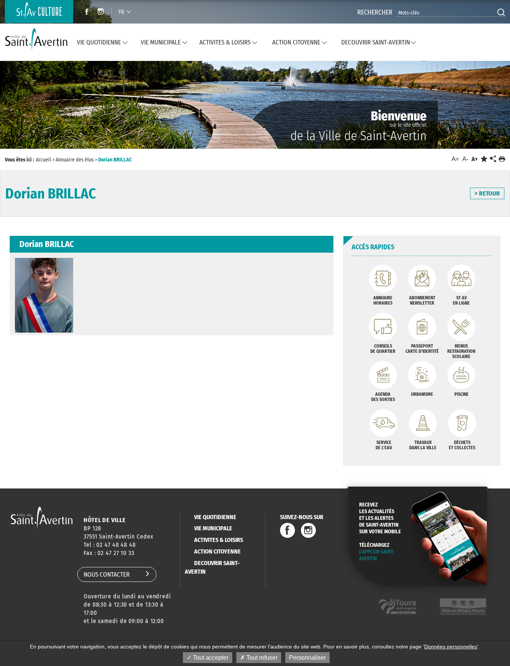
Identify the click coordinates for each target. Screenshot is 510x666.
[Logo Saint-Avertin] (38, 39)
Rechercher (374, 12)
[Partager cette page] (493, 159)
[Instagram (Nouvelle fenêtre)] (101, 12)
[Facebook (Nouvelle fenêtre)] (84, 12)
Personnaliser (307, 657)
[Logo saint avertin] (41, 517)
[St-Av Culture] (39, 11)
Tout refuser (261, 657)
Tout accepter (210, 657)
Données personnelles (450, 647)
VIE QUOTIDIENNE (215, 517)
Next (471, 111)
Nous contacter (107, 575)
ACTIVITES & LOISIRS (218, 539)
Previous (38, 111)
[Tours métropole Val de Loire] (397, 606)
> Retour (487, 193)
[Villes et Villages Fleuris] (463, 606)
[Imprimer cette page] (502, 159)
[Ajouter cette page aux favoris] (484, 159)
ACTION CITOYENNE (217, 551)
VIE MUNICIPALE (213, 528)
